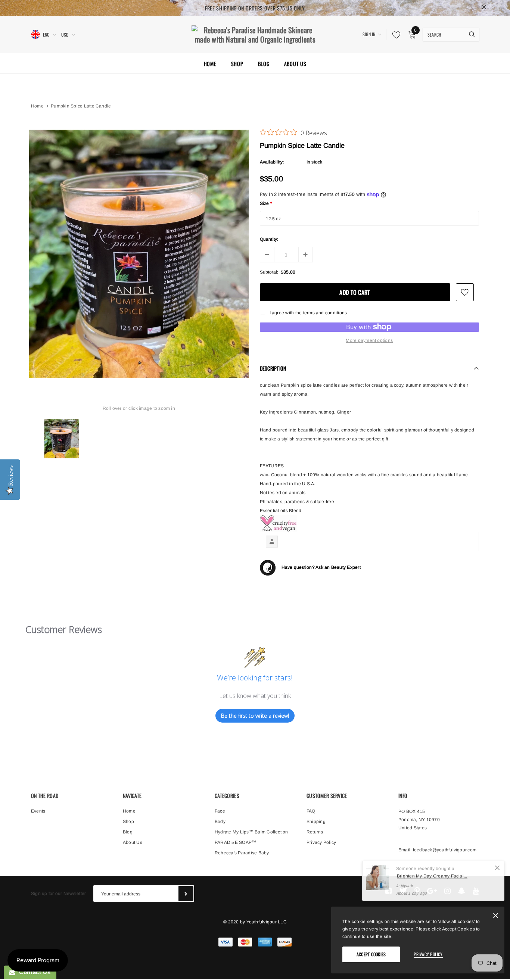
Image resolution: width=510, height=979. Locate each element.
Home (37, 106)
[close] (484, 8)
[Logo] (255, 33)
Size (266, 203)
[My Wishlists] (394, 34)
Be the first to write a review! (255, 715)
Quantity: (269, 239)
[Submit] (185, 893)
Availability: (272, 162)
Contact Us (32, 972)
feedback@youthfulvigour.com (444, 849)
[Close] (497, 868)
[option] (139, 254)
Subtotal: (269, 272)
